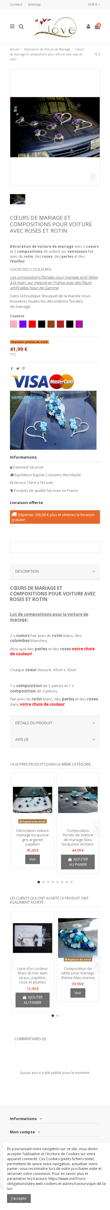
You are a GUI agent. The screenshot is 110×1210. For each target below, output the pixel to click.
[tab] (55, 572)
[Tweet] (17, 368)
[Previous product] (96, 54)
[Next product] (99, 54)
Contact (16, 4)
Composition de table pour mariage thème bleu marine (78, 973)
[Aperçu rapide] (32, 823)
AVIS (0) (21, 739)
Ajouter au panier (78, 862)
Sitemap (34, 4)
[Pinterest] (23, 368)
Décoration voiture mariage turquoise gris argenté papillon (32, 837)
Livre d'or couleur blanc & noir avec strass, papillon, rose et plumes (32, 975)
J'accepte (18, 1198)
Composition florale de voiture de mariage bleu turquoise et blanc (78, 837)
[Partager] (12, 368)
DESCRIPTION (27, 571)
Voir (32, 859)
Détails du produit (33, 722)
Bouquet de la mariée (61, 295)
